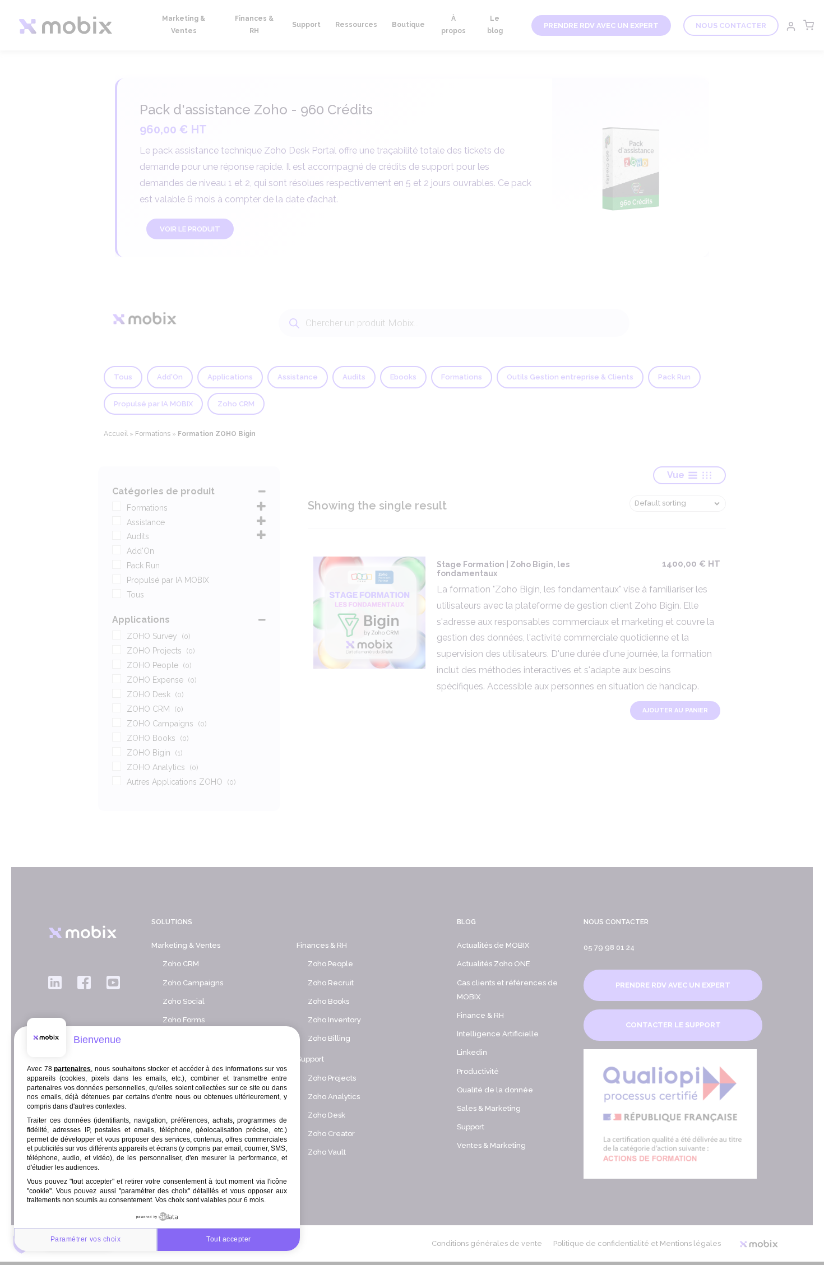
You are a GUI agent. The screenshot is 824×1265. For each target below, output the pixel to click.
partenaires (72, 1069)
